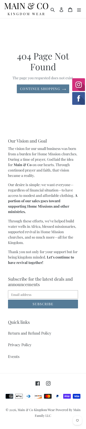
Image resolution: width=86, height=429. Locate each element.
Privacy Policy (20, 344)
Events (14, 356)
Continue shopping (40, 88)
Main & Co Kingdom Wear (37, 410)
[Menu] (79, 9)
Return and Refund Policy (29, 333)
